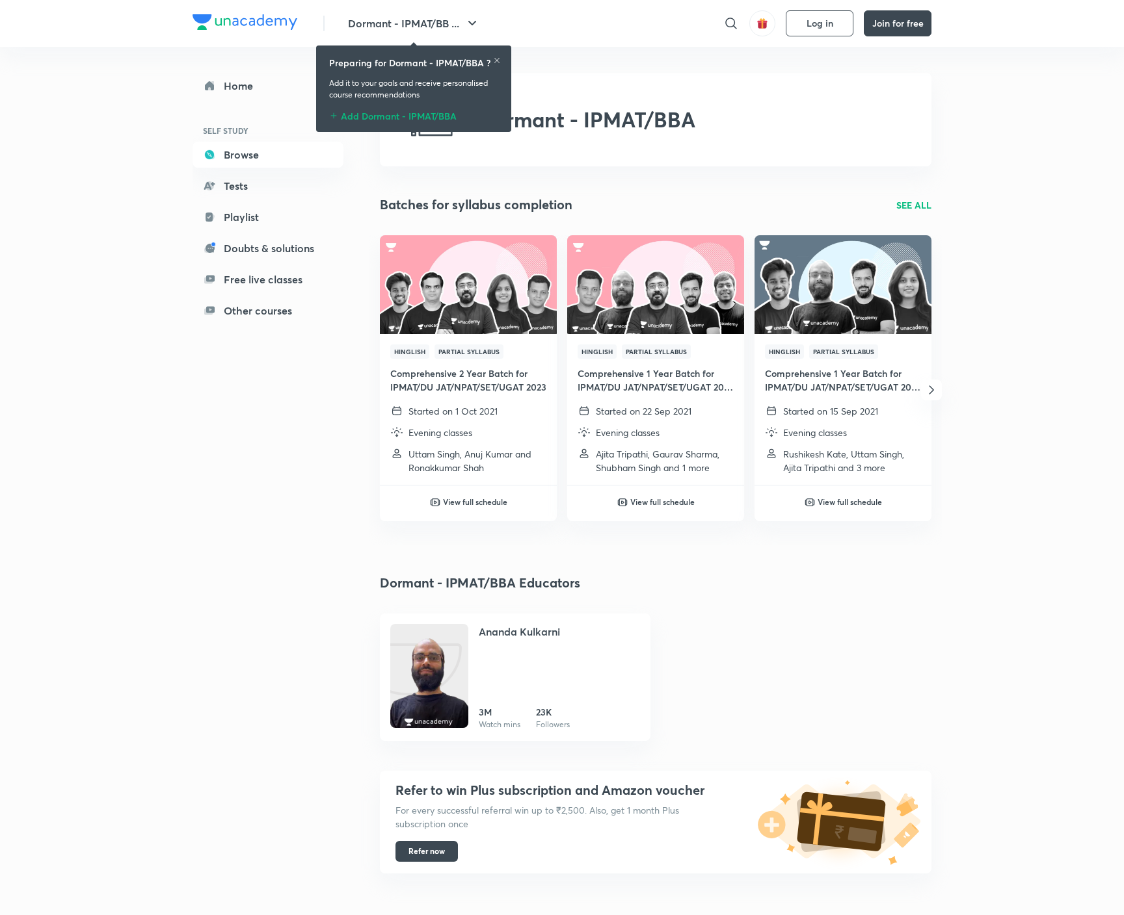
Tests (236, 185)
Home (238, 85)
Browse (241, 154)
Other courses (258, 310)
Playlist (241, 217)
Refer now (426, 850)
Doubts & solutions (269, 248)
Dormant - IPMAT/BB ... (403, 23)
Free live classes (263, 279)
